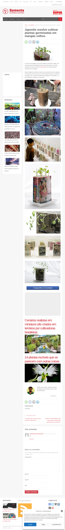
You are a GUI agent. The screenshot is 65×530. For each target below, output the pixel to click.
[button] (62, 511)
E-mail (27, 479)
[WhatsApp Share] (26, 41)
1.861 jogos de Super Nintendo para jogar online (9, 520)
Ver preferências (56, 524)
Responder (31, 439)
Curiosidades (6, 1)
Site (26, 485)
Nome (27, 474)
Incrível (34, 1)
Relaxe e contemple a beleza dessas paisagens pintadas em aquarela (11, 169)
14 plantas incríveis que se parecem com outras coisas (42, 359)
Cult (30, 1)
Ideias (28, 415)
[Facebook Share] (30, 41)
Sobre (23, 19)
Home (26, 25)
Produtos (16, 1)
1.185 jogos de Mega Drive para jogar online (9, 510)
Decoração (25, 1)
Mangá (31, 415)
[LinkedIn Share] (37, 41)
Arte (21, 1)
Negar (43, 524)
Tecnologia (40, 1)
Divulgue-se (12, 19)
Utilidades (46, 1)
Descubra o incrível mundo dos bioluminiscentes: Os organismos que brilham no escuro (12, 127)
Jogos (51, 1)
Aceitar (30, 524)
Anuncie (5, 19)
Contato (18, 19)
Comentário (28, 457)
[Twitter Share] (33, 41)
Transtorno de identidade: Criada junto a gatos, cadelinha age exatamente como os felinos (53, 420)
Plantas (34, 415)
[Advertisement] (15, 46)
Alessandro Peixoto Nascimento (36, 433)
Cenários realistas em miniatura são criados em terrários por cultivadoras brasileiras (40, 326)
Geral (11, 1)
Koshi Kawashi (42, 67)
